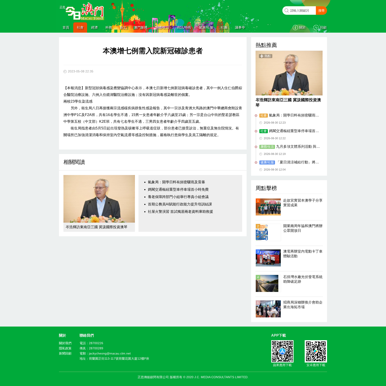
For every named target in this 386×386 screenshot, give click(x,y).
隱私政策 (65, 348)
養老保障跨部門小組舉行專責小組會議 (178, 197)
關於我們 (65, 343)
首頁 (66, 27)
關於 (302, 27)
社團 (224, 27)
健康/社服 (206, 27)
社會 (80, 27)
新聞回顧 (65, 353)
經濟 (94, 27)
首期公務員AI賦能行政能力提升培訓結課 (180, 204)
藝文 (123, 27)
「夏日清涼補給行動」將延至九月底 (289, 162)
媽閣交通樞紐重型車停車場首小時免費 (178, 189)
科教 (108, 27)
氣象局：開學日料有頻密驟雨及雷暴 (176, 182)
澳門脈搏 (140, 27)
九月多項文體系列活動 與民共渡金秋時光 (289, 147)
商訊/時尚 (184, 27)
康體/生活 (162, 27)
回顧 (323, 27)
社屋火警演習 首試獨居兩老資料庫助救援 (180, 211)
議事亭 (240, 27)
